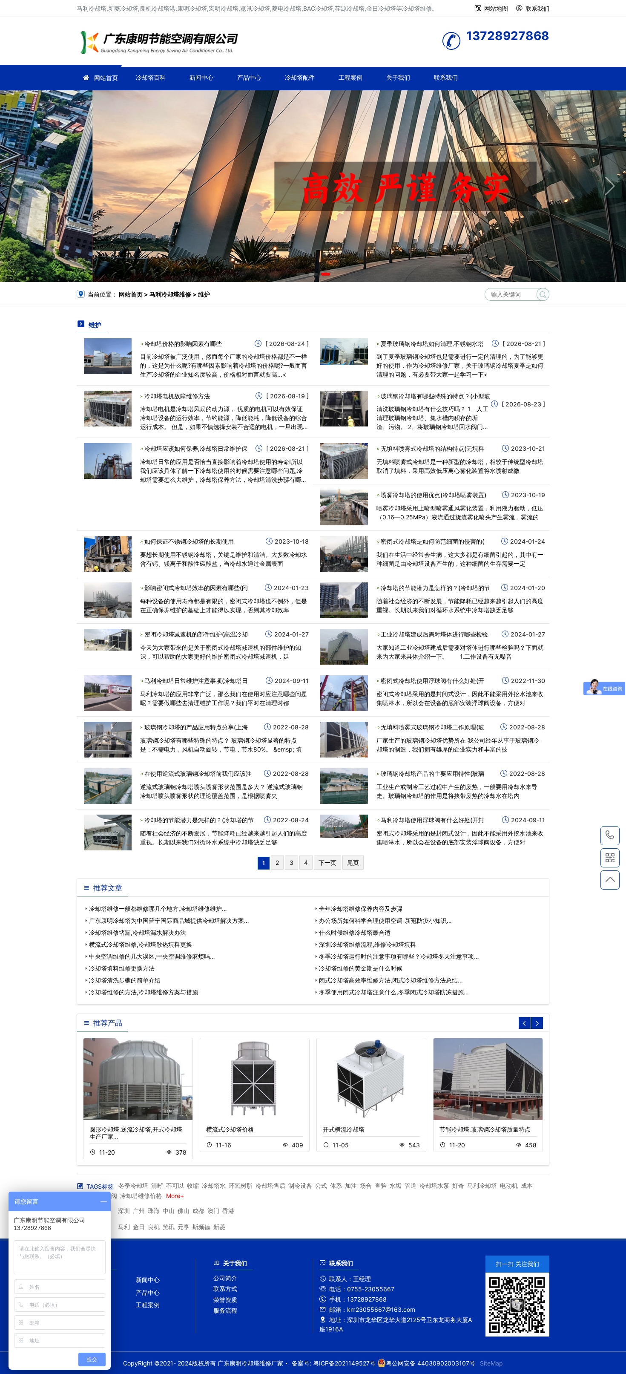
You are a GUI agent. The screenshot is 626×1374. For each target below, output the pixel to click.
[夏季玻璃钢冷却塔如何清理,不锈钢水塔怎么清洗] (344, 350)
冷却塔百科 (151, 77)
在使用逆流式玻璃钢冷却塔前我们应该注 (198, 773)
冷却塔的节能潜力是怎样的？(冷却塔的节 (435, 587)
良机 (154, 1226)
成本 (527, 1185)
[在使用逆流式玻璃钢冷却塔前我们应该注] (108, 785)
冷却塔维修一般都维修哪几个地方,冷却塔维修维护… (158, 908)
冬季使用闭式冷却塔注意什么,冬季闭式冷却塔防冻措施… (394, 992)
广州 (139, 1210)
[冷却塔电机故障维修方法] (108, 408)
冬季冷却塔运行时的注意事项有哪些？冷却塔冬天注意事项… (399, 956)
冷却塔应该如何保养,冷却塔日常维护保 (195, 448)
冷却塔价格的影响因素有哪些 (183, 343)
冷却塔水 (214, 1185)
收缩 (193, 1185)
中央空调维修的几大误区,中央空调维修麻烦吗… (152, 956)
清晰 (157, 1185)
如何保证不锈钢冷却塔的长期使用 (189, 541)
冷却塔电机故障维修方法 (177, 396)
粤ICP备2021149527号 (344, 1363)
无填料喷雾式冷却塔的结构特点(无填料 (432, 448)
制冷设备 (300, 1185)
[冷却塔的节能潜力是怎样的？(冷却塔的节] (344, 599)
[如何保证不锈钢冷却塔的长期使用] (108, 553)
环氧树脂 (241, 1185)
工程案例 (350, 77)
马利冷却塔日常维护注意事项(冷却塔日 (196, 680)
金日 (139, 1226)
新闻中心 (201, 77)
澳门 (213, 1210)
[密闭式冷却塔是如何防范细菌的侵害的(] (344, 553)
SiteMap (491, 1363)
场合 (366, 1185)
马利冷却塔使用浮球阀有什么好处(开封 (432, 820)
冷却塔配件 (300, 77)
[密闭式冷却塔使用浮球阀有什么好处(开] (344, 692)
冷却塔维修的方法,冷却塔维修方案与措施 (143, 992)
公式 (321, 1185)
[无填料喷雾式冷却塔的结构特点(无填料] (344, 460)
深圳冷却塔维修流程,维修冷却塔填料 (367, 944)
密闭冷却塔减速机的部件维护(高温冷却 (196, 634)
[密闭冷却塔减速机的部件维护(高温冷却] (108, 639)
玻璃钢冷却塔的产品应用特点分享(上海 (196, 727)
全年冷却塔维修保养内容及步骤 (360, 908)
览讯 (169, 1226)
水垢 (396, 1185)
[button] (300, 274)
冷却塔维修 (162, 43)
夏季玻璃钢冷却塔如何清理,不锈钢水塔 (432, 343)
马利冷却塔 (482, 1185)
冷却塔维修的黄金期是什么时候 (360, 968)
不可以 (175, 1185)
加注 (351, 1185)
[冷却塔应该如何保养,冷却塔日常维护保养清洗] (108, 460)
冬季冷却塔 (133, 1185)
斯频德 (201, 1226)
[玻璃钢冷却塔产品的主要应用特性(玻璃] (344, 785)
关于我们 (398, 77)
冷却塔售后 (270, 1185)
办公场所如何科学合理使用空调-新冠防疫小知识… (385, 920)
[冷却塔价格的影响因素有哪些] (108, 355)
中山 (169, 1210)
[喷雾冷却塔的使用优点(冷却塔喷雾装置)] (344, 506)
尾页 (353, 862)
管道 (410, 1185)
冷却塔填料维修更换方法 (122, 968)
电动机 (509, 1185)
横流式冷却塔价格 (230, 1129)
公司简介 (225, 1278)
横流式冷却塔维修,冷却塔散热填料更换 (140, 944)
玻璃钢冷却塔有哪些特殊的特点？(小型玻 (435, 396)
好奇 (458, 1185)
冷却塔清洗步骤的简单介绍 (125, 980)
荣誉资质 (225, 1299)
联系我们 (537, 8)
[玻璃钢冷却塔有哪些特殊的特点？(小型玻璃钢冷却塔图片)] (344, 408)
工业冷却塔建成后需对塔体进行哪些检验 (434, 634)
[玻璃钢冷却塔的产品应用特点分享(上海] (108, 739)
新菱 (219, 1226)
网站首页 (106, 77)
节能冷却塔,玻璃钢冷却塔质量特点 (485, 1129)
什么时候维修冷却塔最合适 (355, 932)
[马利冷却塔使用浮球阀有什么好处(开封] (344, 825)
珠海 (154, 1210)
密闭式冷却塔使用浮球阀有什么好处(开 (432, 680)
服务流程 (225, 1310)
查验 (381, 1185)
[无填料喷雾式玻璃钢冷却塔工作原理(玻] (344, 739)
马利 (124, 1226)
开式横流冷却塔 (344, 1129)
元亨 (184, 1226)
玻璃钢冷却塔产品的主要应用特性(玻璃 (432, 773)
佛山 (184, 1210)
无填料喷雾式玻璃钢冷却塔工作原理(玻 (432, 727)
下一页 (327, 862)
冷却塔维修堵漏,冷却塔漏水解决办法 (137, 932)
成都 (198, 1210)
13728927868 (610, 835)
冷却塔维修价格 (141, 1195)
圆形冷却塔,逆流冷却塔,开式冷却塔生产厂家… (135, 1133)
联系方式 (225, 1288)
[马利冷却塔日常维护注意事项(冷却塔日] (108, 692)
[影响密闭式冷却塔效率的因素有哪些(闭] (108, 599)
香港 (228, 1210)
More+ (175, 1195)
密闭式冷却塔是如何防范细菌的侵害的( (432, 541)
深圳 (124, 1210)
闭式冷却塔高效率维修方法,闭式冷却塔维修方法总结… (391, 980)
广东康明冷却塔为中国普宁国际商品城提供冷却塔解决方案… (169, 920)
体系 (336, 1185)
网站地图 (496, 8)
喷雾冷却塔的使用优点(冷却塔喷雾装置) (433, 494)
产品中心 (249, 77)
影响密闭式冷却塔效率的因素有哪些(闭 (196, 587)
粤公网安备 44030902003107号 (430, 1363)
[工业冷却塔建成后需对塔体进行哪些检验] (344, 646)
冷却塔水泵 (434, 1185)
